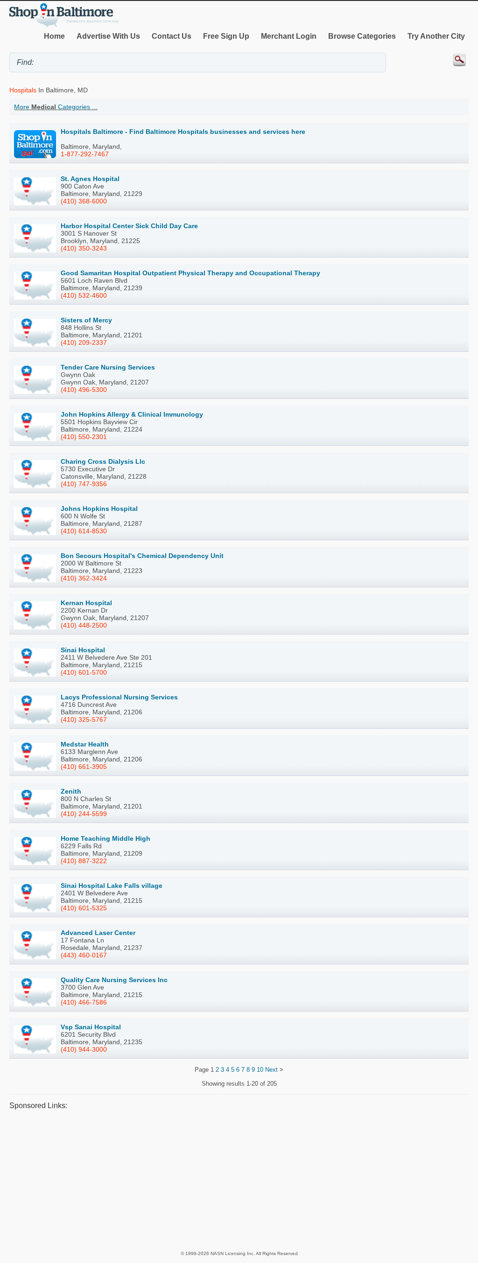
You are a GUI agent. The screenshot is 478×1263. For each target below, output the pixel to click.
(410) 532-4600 (84, 295)
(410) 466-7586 (84, 1002)
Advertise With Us (108, 36)
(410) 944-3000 (84, 1049)
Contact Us (171, 36)
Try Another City (436, 36)
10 (260, 1069)
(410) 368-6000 (84, 201)
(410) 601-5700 (84, 672)
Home (54, 36)
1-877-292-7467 (85, 154)
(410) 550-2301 (84, 436)
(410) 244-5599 (84, 813)
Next (271, 1069)
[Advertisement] (239, 1179)
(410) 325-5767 (84, 719)
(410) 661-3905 (84, 766)
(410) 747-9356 (84, 484)
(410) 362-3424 (84, 578)
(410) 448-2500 (84, 625)
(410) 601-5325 (84, 908)
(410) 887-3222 (84, 861)
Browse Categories (362, 36)
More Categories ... (56, 107)
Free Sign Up (226, 36)
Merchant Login (288, 36)
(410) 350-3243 (84, 248)
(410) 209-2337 (84, 342)
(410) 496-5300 (84, 389)
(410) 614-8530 (84, 531)
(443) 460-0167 (84, 955)
